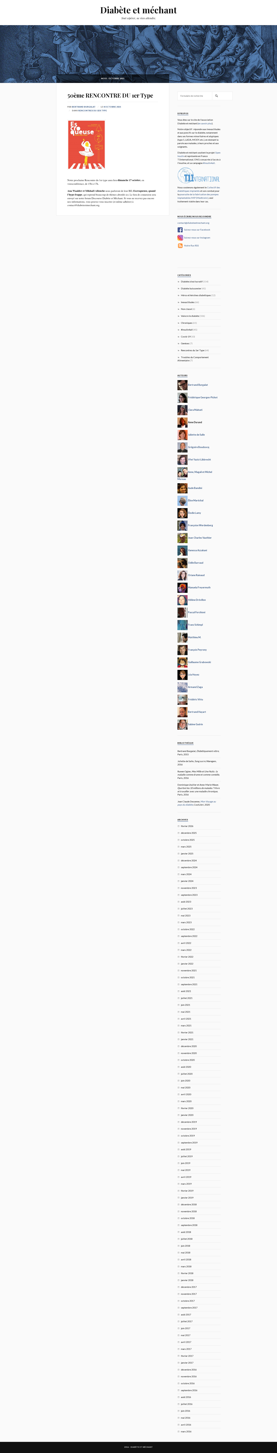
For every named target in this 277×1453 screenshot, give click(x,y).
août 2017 (186, 1314)
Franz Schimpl (195, 624)
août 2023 (186, 901)
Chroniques (186, 322)
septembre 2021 (189, 984)
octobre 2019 (188, 1135)
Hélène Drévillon (197, 599)
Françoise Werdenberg (200, 525)
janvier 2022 (187, 963)
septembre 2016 (189, 1390)
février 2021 (187, 1032)
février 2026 (187, 826)
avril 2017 (186, 1342)
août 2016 (186, 1397)
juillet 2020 (186, 1073)
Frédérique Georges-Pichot (203, 397)
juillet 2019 (186, 1156)
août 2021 (186, 991)
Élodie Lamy (194, 512)
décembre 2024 (189, 860)
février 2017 (187, 1355)
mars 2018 (186, 1266)
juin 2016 (185, 1410)
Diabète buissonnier (191, 288)
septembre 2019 (189, 1142)
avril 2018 (186, 1259)
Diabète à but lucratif (192, 281)
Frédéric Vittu (195, 699)
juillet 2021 (186, 998)
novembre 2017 (189, 1293)
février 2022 (187, 956)
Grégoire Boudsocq (198, 447)
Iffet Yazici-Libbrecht (199, 459)
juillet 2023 (186, 908)
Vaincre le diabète (190, 315)
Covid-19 (185, 336)
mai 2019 (185, 1170)
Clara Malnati (195, 409)
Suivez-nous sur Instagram (197, 237)
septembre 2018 (189, 1225)
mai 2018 (185, 1252)
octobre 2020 (188, 1059)
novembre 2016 (189, 1376)
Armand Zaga (195, 687)
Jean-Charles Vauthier (200, 537)
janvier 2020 (187, 1115)
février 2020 (187, 1108)
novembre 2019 (189, 1128)
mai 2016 (185, 1417)
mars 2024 (186, 874)
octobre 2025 (188, 839)
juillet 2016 (186, 1404)
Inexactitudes (187, 302)
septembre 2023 (189, 894)
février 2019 (187, 1190)
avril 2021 (186, 1018)
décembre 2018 (189, 1204)
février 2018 (187, 1273)
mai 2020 (185, 1087)
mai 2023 (185, 915)
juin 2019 (185, 1163)
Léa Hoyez (193, 674)
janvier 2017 (187, 1362)
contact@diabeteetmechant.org (193, 222)
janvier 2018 (187, 1280)
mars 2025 (186, 846)
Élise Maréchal (195, 500)
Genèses (185, 343)
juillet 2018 (186, 1238)
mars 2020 (186, 1101)
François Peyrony (197, 649)
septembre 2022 (189, 936)
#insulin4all (209, 163)
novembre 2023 (189, 887)
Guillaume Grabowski (199, 662)
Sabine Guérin (195, 724)
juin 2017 (185, 1328)
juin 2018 (185, 1245)
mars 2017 (186, 1349)
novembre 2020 (189, 1053)
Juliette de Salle (196, 434)
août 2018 (186, 1232)
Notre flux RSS (191, 245)
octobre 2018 (188, 1218)
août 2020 (186, 1066)
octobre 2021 (188, 977)
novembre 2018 (189, 1211)
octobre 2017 (188, 1300)
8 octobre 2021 (112, 107)
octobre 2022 (188, 929)
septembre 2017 (189, 1307)
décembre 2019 (189, 1121)
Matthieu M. (194, 637)
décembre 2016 (189, 1369)
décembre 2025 (189, 832)
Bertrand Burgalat (84, 107)
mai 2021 (185, 1011)
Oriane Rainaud (196, 575)
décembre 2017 (189, 1287)
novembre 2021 (189, 970)
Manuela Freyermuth (199, 587)
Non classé (186, 309)
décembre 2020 (189, 1046)
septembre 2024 (189, 867)
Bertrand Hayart (197, 711)
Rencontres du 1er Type (92, 110)
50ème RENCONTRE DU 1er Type (110, 95)
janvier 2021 (187, 1039)
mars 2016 (186, 1431)
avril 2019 (186, 1177)
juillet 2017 (186, 1321)
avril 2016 (186, 1424)
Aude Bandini (195, 488)
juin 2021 (185, 1004)
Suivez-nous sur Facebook (197, 229)
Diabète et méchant (138, 9)
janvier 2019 (187, 1197)
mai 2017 (185, 1335)
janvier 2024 (187, 881)
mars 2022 (186, 949)
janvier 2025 (187, 853)
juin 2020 (185, 1080)
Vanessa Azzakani (197, 550)
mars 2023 (186, 922)
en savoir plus (205, 123)
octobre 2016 (188, 1383)
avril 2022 (186, 943)
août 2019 (186, 1149)
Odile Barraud (195, 562)
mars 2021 (186, 1025)
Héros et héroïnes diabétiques (196, 295)
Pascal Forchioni (196, 612)
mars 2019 (186, 1183)
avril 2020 (186, 1094)
